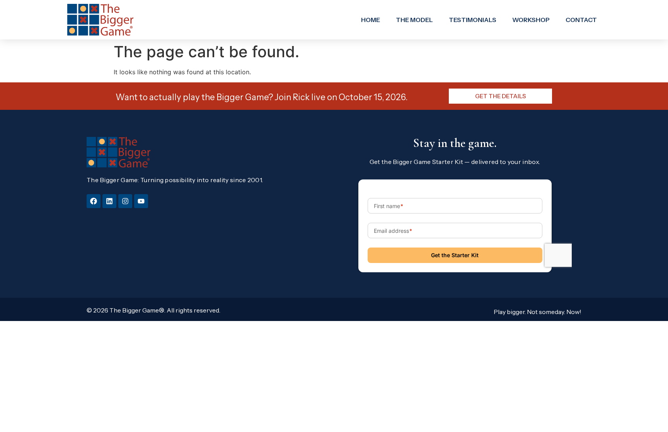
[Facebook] (94, 201)
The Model (414, 20)
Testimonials (472, 20)
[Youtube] (141, 201)
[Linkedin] (109, 201)
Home (370, 20)
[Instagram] (125, 201)
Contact (581, 20)
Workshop (531, 20)
